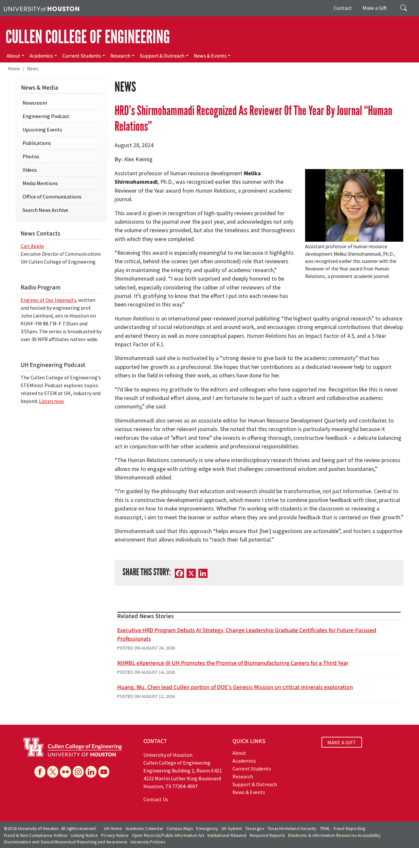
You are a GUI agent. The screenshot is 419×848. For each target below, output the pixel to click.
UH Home (113, 828)
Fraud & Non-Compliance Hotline (35, 835)
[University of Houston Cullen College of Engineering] (73, 746)
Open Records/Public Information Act (168, 835)
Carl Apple (32, 246)
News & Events (210, 56)
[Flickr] (65, 772)
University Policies (147, 842)
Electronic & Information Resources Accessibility (334, 835)
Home (14, 68)
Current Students (81, 56)
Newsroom (35, 102)
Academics (41, 56)
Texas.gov (254, 828)
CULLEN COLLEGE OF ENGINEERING (88, 37)
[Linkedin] (91, 772)
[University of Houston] (41, 8)
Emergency (207, 828)
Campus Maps (180, 828)
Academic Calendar (144, 828)
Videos (30, 169)
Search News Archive (45, 210)
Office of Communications (52, 196)
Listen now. (51, 401)
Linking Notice (84, 835)
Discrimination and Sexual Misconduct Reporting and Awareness (65, 842)
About (13, 56)
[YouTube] (103, 772)
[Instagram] (78, 772)
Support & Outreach (162, 56)
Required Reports (267, 835)
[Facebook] (40, 772)
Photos (31, 156)
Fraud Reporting (349, 828)
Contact (343, 8)
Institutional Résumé (227, 835)
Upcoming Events (42, 129)
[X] (52, 772)
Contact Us (155, 799)
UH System (231, 828)
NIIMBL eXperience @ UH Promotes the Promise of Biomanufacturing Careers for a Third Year (232, 663)
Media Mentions (40, 183)
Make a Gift (374, 8)
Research (120, 56)
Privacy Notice (115, 835)
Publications (37, 143)
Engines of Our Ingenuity (48, 300)
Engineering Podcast (46, 116)
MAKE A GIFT (341, 742)
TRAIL (325, 828)
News (33, 68)
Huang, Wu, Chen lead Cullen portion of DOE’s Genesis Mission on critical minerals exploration (235, 687)
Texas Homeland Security (292, 828)
